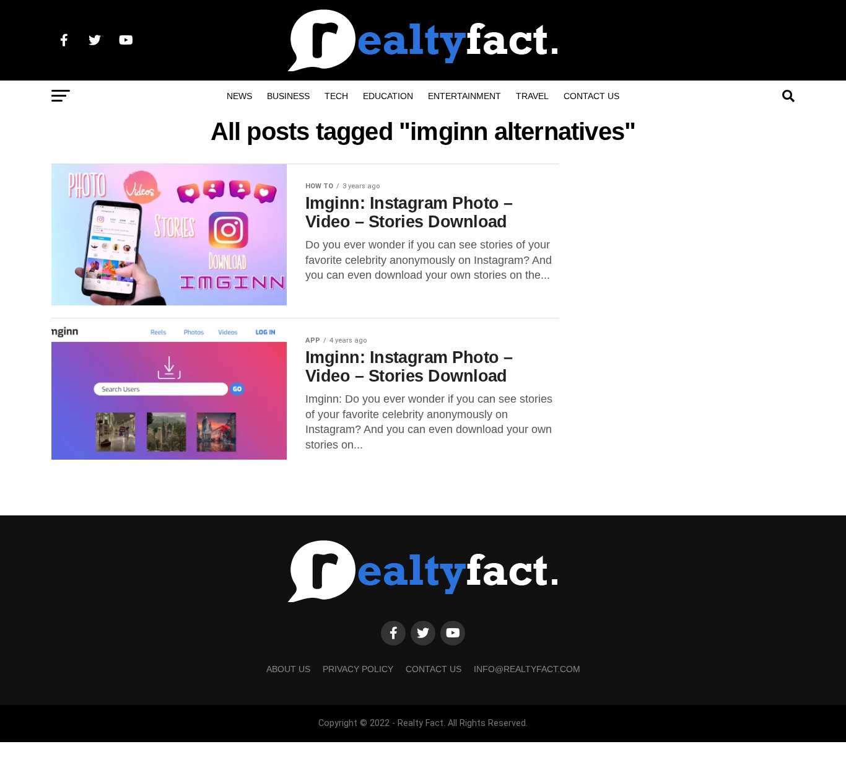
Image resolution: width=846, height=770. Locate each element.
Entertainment (464, 96)
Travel (532, 96)
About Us (288, 669)
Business (288, 96)
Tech (336, 96)
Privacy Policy (358, 669)
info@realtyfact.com (527, 669)
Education (388, 96)
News (239, 96)
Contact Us (591, 96)
